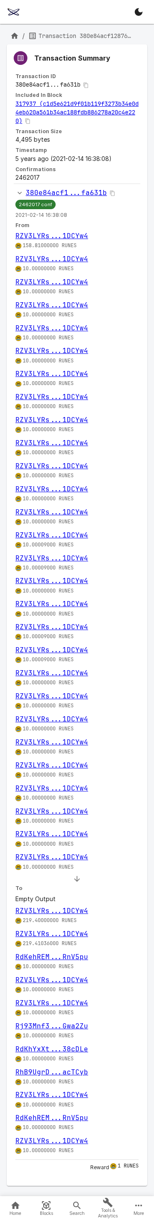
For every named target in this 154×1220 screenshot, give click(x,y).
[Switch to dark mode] (138, 11)
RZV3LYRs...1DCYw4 (51, 235)
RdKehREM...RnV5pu (51, 956)
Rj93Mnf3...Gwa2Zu (51, 1026)
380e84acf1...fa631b (66, 192)
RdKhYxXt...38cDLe (51, 1049)
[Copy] (86, 85)
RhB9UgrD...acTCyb (51, 1072)
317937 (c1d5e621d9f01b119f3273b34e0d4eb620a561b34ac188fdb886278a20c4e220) (77, 112)
